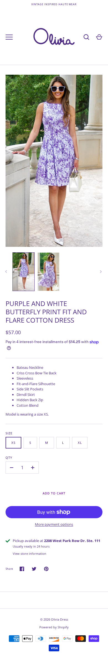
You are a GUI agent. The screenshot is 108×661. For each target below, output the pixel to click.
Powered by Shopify (54, 627)
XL (80, 442)
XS (13, 442)
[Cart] (99, 37)
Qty (9, 457)
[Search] (86, 37)
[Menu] (9, 37)
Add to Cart (54, 493)
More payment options (54, 524)
